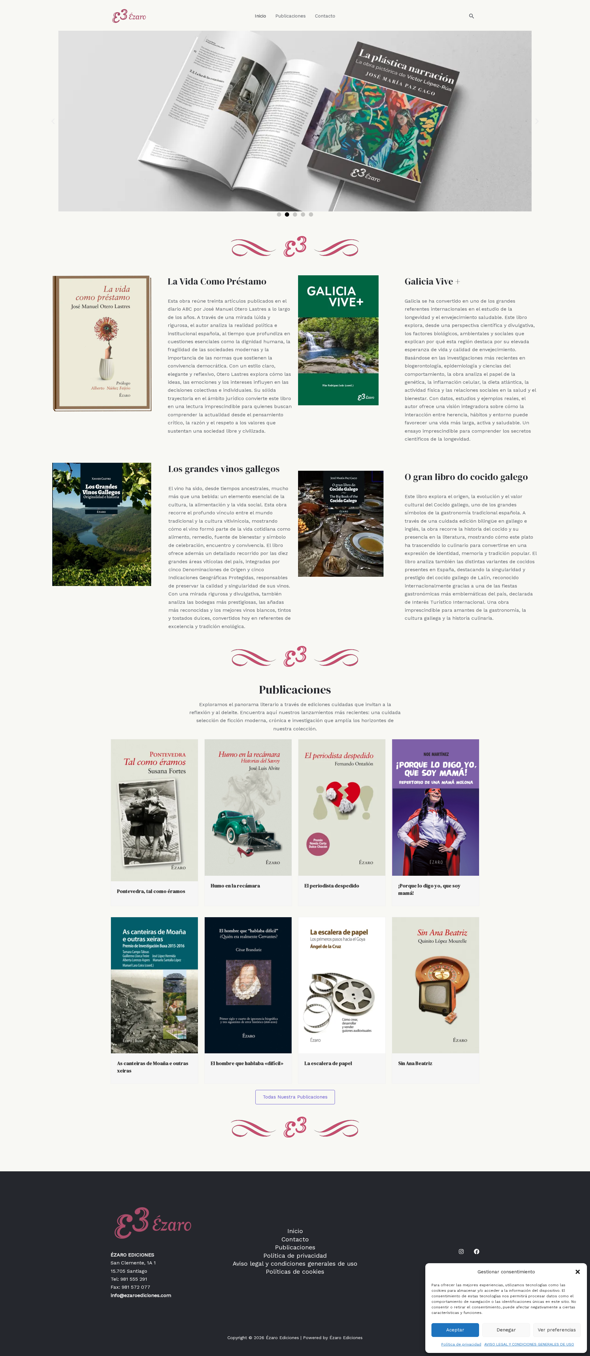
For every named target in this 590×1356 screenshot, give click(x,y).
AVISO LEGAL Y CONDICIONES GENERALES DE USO (529, 1344)
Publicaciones (290, 16)
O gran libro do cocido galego (466, 476)
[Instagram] (461, 1251)
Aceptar (455, 1330)
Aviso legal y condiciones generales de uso (295, 1263)
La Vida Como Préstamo (217, 281)
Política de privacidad (461, 1344)
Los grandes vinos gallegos (224, 468)
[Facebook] (476, 1251)
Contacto (325, 16)
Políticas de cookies (295, 1271)
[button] (578, 1272)
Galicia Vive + (432, 281)
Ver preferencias (557, 1330)
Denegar (506, 1330)
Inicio (260, 16)
